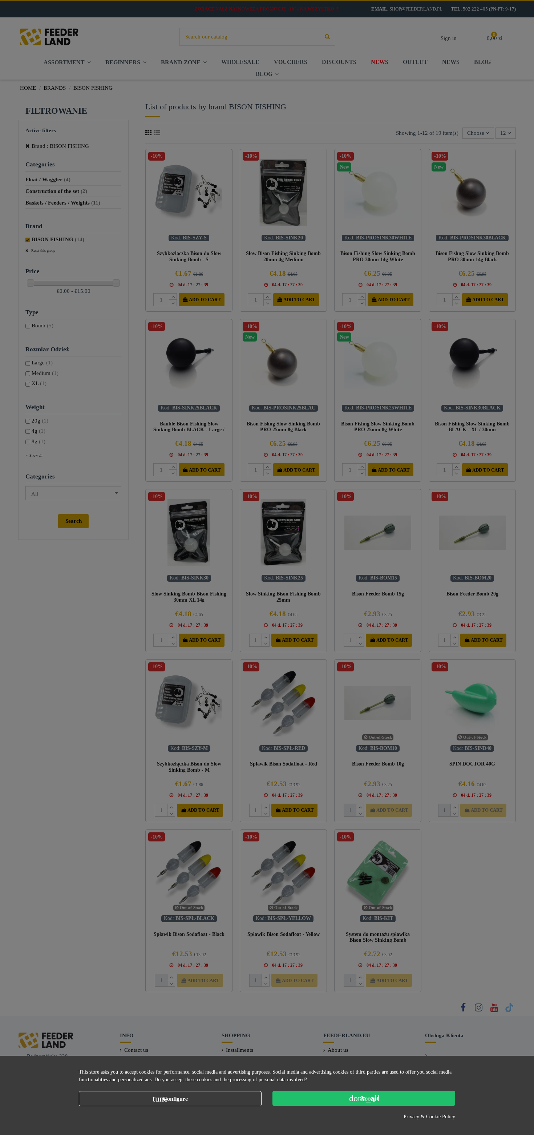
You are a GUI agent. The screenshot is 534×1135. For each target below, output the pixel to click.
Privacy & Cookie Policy (429, 1116)
